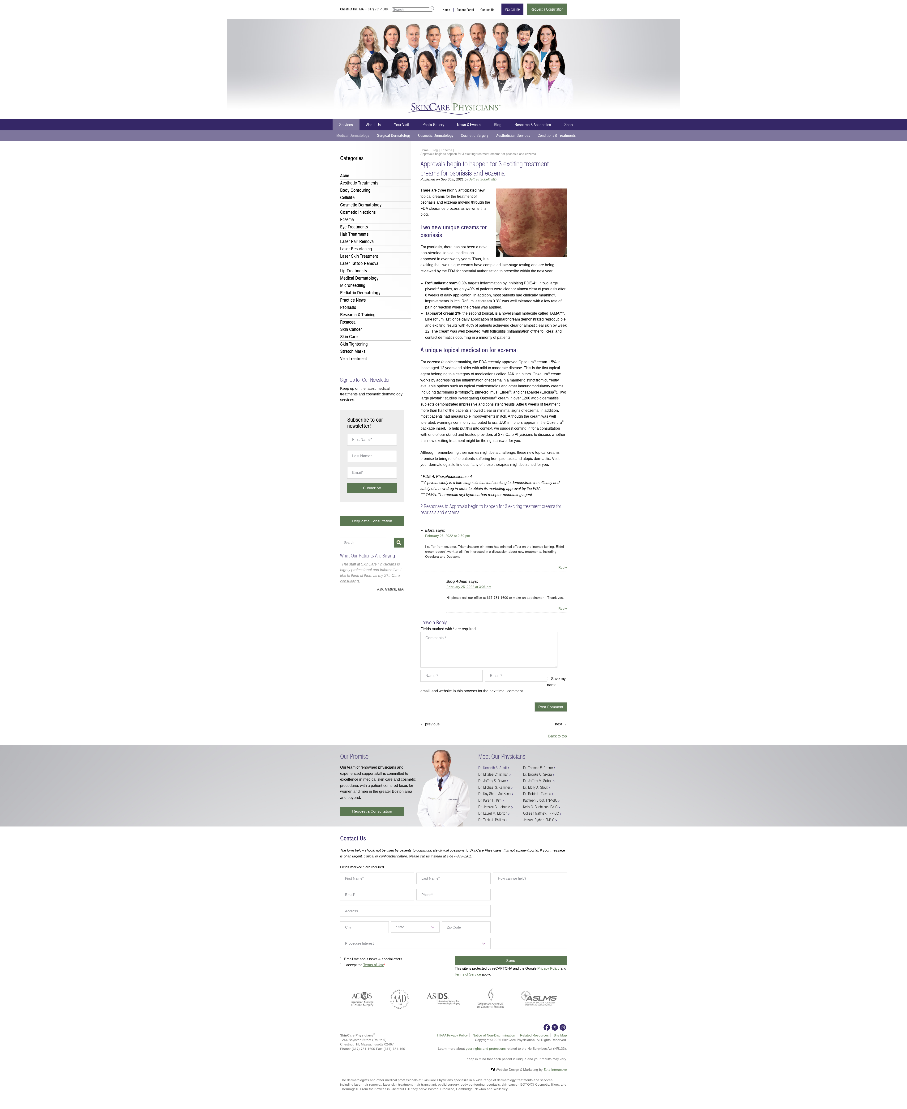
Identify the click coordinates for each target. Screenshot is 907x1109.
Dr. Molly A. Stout (535, 787)
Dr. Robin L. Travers (537, 793)
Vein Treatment (353, 358)
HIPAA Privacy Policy (452, 1035)
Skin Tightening (354, 344)
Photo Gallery (433, 125)
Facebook (546, 1027)
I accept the (353, 965)
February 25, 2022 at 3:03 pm (468, 587)
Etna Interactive (555, 1069)
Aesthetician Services (513, 135)
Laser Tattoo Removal (359, 263)
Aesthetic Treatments (359, 183)
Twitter (555, 1027)
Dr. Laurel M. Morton (492, 813)
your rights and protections (486, 1048)
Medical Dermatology (352, 135)
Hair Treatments (354, 234)
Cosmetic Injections (358, 212)
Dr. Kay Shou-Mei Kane (494, 793)
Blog (497, 125)
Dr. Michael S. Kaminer (494, 787)
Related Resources (534, 1035)
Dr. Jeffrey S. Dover (492, 781)
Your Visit (401, 125)
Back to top (557, 736)
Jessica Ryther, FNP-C (538, 820)
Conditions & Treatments (557, 135)
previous (430, 724)
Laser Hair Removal (357, 241)
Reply (562, 567)
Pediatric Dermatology (360, 293)
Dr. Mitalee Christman (493, 774)
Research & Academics (533, 125)
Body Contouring (355, 190)
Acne (344, 175)
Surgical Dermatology (394, 135)
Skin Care (349, 337)
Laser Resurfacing (356, 249)
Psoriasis (348, 307)
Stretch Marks (352, 351)
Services (346, 125)
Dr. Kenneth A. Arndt (492, 768)
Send (510, 960)
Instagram (563, 1027)
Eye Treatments (354, 227)
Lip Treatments (353, 271)
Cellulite (347, 197)
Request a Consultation (547, 9)
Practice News (353, 300)
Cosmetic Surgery (474, 135)
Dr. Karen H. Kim (489, 800)
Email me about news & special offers (373, 959)
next (561, 724)
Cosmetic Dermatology (435, 135)
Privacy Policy (548, 968)
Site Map (560, 1035)
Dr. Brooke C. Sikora (537, 774)
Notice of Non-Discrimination (494, 1035)
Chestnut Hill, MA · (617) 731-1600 (364, 9)
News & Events (469, 125)
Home (446, 10)
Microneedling (352, 285)
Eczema (446, 150)
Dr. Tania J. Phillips (491, 820)
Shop (568, 125)
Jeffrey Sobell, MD (482, 179)
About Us (373, 125)
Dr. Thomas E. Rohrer (538, 768)
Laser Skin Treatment (359, 256)
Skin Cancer (351, 329)
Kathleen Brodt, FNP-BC (540, 800)
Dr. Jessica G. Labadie (494, 807)
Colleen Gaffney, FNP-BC (541, 813)
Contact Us (487, 10)
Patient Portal (465, 10)
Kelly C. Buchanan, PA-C (540, 807)
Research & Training (358, 315)
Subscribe (372, 488)
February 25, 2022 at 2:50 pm (447, 536)
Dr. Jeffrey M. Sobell (537, 781)
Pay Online (512, 9)
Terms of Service (468, 974)
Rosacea (347, 322)
